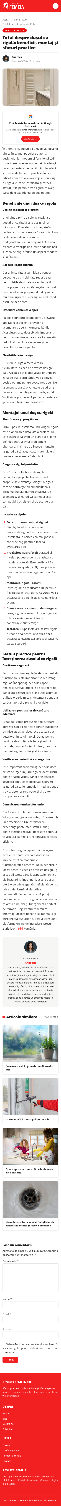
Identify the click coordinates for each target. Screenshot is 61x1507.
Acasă (6, 19)
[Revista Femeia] (27, 6)
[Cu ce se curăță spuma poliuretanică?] (30, 1096)
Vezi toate (50, 1016)
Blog (5, 1418)
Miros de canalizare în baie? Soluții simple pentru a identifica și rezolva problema (29, 1224)
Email (7, 1314)
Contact (7, 1460)
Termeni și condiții (12, 1455)
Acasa (6, 1413)
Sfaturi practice (19, 19)
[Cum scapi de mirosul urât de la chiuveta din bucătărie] (30, 1146)
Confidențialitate (11, 1450)
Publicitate (8, 1429)
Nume (7, 1299)
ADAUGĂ (30, 138)
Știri (20, 928)
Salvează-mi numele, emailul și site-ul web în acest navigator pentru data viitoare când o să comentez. (30, 1348)
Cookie (6, 1445)
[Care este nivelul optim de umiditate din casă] (30, 1043)
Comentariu (11, 1261)
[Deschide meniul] (55, 6)
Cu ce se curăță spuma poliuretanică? (27, 1119)
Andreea (17, 57)
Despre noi (8, 1423)
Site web (7, 1329)
